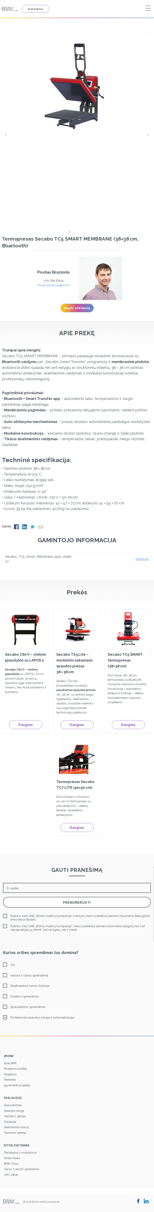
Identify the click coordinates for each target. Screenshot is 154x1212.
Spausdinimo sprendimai (27, 1007)
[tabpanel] (77, 86)
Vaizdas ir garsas (15, 1116)
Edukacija (10, 1121)
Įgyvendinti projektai (17, 1085)
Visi (12, 965)
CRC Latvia (11, 1174)
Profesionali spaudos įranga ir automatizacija (42, 1017)
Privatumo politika (15, 1068)
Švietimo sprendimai (24, 996)
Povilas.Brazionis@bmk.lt (53, 285)
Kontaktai (35, 9)
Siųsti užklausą (77, 308)
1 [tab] (71, 233)
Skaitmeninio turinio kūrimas (30, 986)
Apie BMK (10, 1063)
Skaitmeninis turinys (16, 1127)
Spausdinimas (13, 1105)
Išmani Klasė (12, 1158)
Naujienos (10, 1074)
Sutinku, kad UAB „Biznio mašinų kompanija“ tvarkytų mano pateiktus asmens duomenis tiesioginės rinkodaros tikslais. (80, 917)
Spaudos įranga (14, 1110)
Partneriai (10, 1079)
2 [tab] (77, 233)
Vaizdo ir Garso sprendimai (29, 975)
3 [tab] (83, 233)
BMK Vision (11, 1163)
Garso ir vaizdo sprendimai (21, 1169)
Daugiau (25, 725)
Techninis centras (15, 1132)
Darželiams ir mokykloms (20, 1152)
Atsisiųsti (142, 559)
